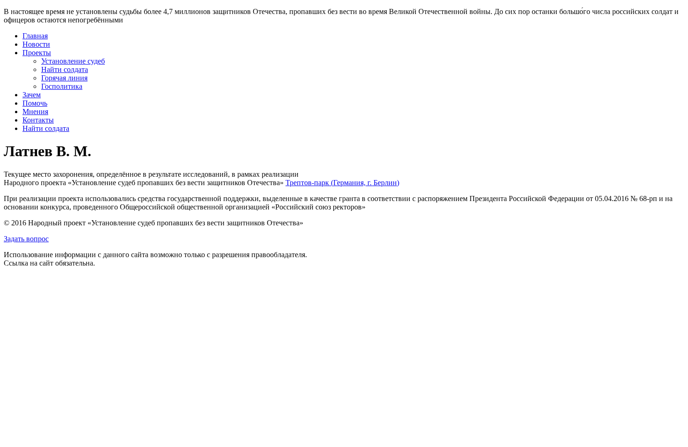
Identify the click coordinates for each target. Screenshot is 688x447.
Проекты (36, 53)
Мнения (35, 111)
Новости (36, 44)
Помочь (34, 103)
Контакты (38, 120)
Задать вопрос (26, 239)
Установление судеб (73, 61)
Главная (35, 36)
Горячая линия (64, 78)
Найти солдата (64, 69)
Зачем (31, 95)
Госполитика (61, 86)
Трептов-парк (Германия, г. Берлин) (342, 183)
